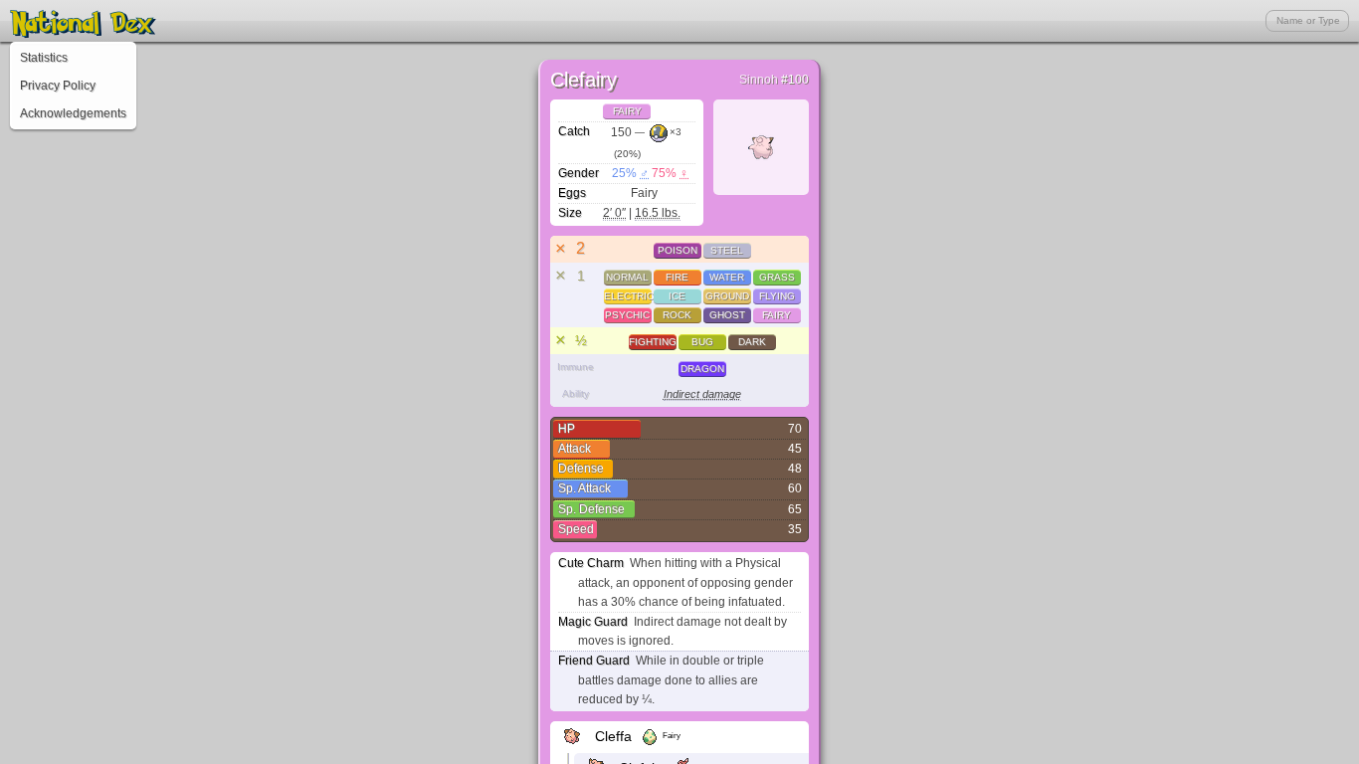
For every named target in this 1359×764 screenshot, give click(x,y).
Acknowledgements (73, 113)
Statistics (44, 58)
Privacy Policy (58, 86)
